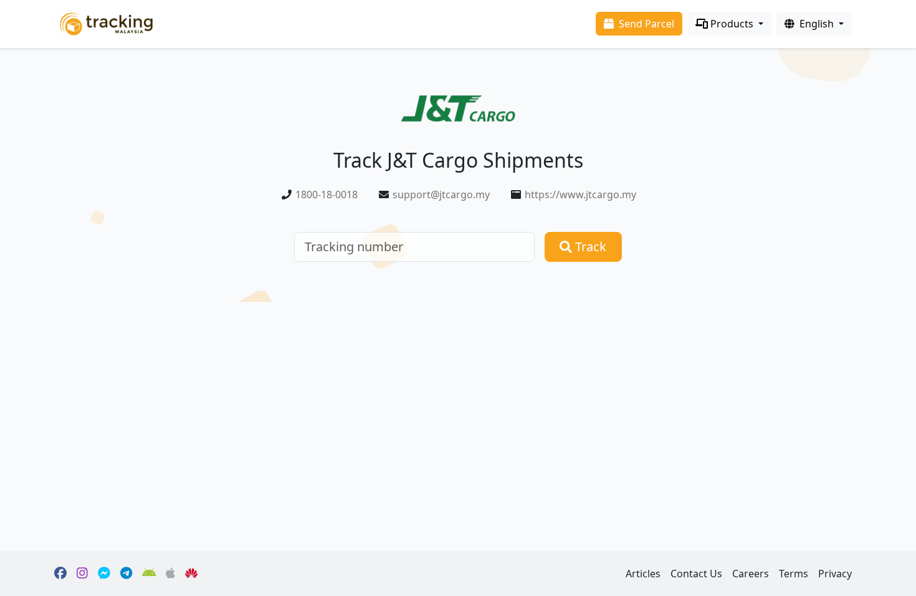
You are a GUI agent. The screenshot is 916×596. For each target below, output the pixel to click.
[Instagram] (82, 573)
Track (589, 246)
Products (732, 24)
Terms (793, 573)
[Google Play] (149, 573)
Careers (750, 573)
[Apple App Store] (170, 573)
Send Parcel (645, 24)
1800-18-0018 (326, 194)
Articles (643, 573)
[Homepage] (106, 22)
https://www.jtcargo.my (580, 194)
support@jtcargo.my (441, 194)
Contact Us (696, 573)
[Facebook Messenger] (104, 573)
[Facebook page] (60, 573)
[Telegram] (126, 573)
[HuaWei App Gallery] (191, 573)
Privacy (835, 573)
